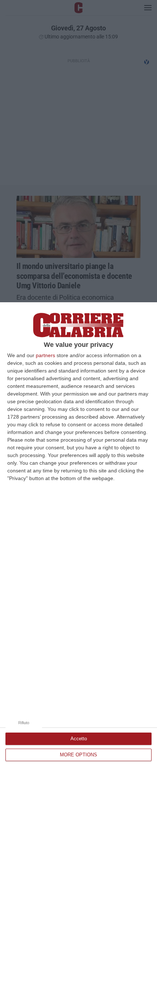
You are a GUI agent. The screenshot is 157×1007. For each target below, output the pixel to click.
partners (45, 355)
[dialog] (78, 654)
